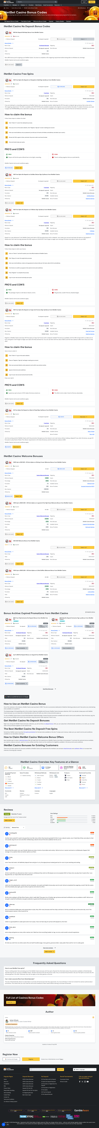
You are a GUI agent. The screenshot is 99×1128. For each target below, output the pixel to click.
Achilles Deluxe (90, 195)
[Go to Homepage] (9, 2)
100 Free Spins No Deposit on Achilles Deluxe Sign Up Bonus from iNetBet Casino (36, 174)
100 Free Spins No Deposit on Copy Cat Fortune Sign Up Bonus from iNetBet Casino (37, 309)
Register (31, 1059)
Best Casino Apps (27, 1094)
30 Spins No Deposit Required (48, 1081)
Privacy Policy (7, 1088)
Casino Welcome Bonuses (43, 475)
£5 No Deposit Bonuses (46, 1094)
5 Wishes (92, 231)
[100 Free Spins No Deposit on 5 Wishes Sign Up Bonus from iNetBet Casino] (8, 210)
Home (5, 1079)
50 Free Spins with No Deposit (48, 1079)
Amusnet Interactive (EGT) (87, 486)
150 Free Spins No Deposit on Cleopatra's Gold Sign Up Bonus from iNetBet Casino (36, 80)
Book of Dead (91, 431)
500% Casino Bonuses (28, 1079)
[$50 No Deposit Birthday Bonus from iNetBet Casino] (8, 32)
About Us (6, 1081)
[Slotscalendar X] (82, 1081)
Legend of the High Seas (88, 524)
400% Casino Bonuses (28, 1081)
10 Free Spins (44, 1089)
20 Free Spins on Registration (48, 1087)
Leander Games (90, 101)
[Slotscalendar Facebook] (80, 1081)
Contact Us (6, 1097)
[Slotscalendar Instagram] (85, 1081)
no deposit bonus (48, 724)
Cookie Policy (7, 1094)
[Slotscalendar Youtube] (88, 1081)
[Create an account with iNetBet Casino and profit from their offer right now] (89, 43)
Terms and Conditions (9, 1099)
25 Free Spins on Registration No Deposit (49, 1084)
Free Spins (46, 93)
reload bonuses (67, 748)
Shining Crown (90, 483)
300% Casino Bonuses (28, 1083)
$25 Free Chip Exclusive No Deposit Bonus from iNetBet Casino (30, 618)
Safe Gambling (7, 1092)
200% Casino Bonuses (28, 1086)
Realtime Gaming (90, 198)
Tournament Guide (64, 1079)
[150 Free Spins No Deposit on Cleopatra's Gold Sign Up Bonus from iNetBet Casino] (8, 80)
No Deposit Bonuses (44, 45)
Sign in (61, 1059)
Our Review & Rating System (10, 1101)
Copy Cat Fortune (90, 331)
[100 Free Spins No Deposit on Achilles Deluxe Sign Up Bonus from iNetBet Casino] (8, 174)
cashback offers (78, 748)
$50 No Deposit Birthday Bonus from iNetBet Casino (28, 32)
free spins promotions (29, 732)
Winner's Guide (63, 1081)
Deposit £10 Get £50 (27, 1088)
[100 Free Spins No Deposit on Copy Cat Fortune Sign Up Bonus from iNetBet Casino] (8, 310)
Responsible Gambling (9, 1090)
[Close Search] (55, 2)
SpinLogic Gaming (90, 527)
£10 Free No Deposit (46, 1092)
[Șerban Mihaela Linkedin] (93, 1017)
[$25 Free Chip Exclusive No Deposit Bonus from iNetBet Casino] (8, 619)
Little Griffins (91, 591)
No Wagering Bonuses (28, 1092)
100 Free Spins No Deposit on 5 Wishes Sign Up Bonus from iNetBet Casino (34, 209)
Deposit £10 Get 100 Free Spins (30, 1090)
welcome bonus (23, 740)
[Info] (3, 1124)
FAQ (5, 1086)
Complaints (6, 1083)
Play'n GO (92, 434)
